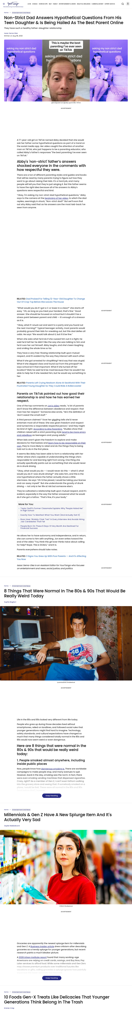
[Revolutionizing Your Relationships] (13, 4)
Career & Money (97, 4)
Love (29, 4)
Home (6, 13)
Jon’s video (53, 405)
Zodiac (35, 4)
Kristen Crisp (9, 1008)
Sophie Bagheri (10, 602)
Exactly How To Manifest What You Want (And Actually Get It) (50, 515)
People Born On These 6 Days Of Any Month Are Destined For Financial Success (50, 527)
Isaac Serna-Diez (11, 33)
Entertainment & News (67, 4)
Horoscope (43, 4)
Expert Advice (110, 4)
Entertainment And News (21, 13)
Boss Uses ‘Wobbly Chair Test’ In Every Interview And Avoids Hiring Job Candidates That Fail (52, 520)
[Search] (122, 3)
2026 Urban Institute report (33, 957)
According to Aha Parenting (47, 429)
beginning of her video (56, 198)
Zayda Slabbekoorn (12, 826)
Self (50, 4)
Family (55, 4)
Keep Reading (52, 795)
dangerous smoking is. (53, 768)
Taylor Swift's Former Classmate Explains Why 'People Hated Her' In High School (52, 509)
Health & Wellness (83, 4)
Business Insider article (42, 946)
